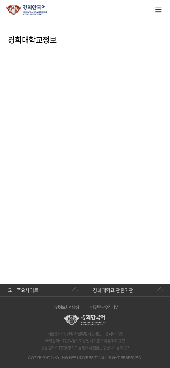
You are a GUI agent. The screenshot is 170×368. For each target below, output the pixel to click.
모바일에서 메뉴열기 (158, 9)
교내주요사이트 (23, 290)
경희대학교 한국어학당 (26, 10)
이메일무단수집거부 (103, 307)
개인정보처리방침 (65, 307)
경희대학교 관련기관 (113, 290)
